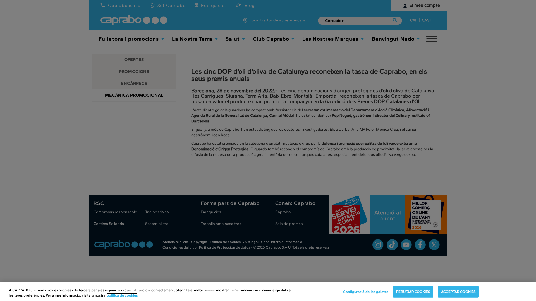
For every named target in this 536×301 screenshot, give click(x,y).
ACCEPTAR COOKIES (458, 292)
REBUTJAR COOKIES (413, 292)
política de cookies (122, 295)
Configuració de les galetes (366, 292)
